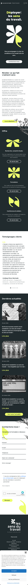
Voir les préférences (14, 579)
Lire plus (5, 336)
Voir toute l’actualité (14, 414)
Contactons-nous (14, 61)
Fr (24, 3)
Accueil (14, 540)
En (26, 3)
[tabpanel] (14, 263)
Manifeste (14, 543)
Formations (14, 546)
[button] (25, 552)
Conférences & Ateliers (14, 548)
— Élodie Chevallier (11, 3)
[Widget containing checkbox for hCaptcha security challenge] (14, 493)
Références (14, 549)
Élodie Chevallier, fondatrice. (14, 541)
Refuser (14, 575)
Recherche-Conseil (14, 545)
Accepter (14, 570)
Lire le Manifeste (10, 121)
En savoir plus (14, 161)
